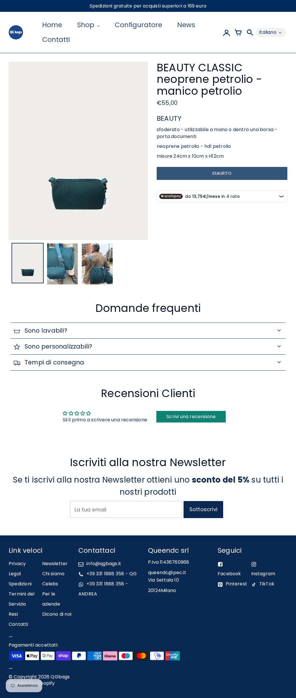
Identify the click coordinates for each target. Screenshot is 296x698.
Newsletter (55, 563)
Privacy (17, 563)
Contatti (18, 624)
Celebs (50, 583)
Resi (13, 614)
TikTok (266, 583)
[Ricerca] (250, 32)
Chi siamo (53, 573)
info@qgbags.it (103, 563)
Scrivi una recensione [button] (191, 416)
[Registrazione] (226, 32)
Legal (15, 573)
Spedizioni (20, 583)
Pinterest (236, 583)
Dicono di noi (57, 614)
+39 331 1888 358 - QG (111, 573)
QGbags (60, 676)
